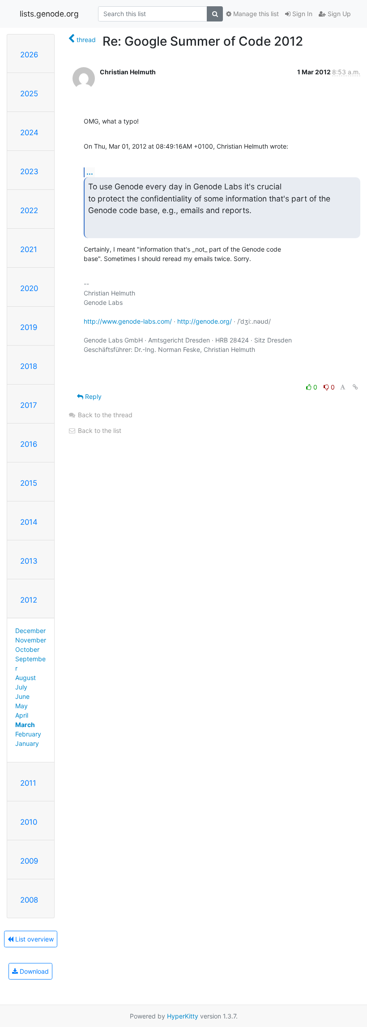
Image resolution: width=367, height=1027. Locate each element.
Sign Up (338, 13)
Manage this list (255, 13)
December (30, 630)
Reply (92, 396)
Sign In (301, 13)
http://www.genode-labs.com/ (128, 321)
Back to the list (98, 430)
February (28, 734)
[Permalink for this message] (355, 387)
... (89, 171)
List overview (33, 939)
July (21, 687)
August (25, 677)
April (21, 715)
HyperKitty (182, 1016)
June (22, 696)
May (21, 706)
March (25, 724)
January (27, 743)
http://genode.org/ (204, 321)
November (30, 640)
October (27, 649)
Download (33, 971)
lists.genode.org (49, 13)
